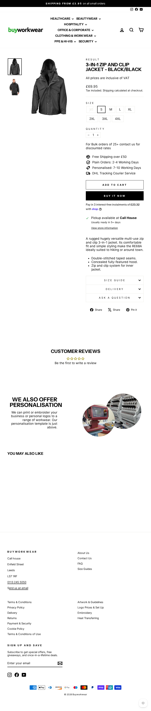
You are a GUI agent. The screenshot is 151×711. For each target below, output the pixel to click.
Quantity (95, 128)
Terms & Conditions (19, 602)
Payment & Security (19, 623)
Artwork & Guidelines (90, 602)
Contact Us (85, 558)
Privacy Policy (15, 607)
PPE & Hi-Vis (64, 41)
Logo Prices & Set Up (91, 607)
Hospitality (74, 24)
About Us (83, 552)
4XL (118, 119)
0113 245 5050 (16, 582)
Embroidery (85, 612)
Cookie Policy (15, 628)
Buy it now (115, 195)
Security (86, 41)
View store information (104, 227)
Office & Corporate (74, 30)
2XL (92, 119)
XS (91, 109)
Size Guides (85, 568)
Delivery (115, 289)
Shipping (108, 90)
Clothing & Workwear (74, 35)
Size (90, 102)
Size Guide (115, 280)
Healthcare (60, 18)
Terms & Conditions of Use (24, 634)
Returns (12, 618)
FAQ (80, 563)
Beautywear (87, 18)
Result (93, 59)
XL (130, 109)
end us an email (18, 588)
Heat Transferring (88, 618)
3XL (105, 119)
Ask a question (114, 297)
